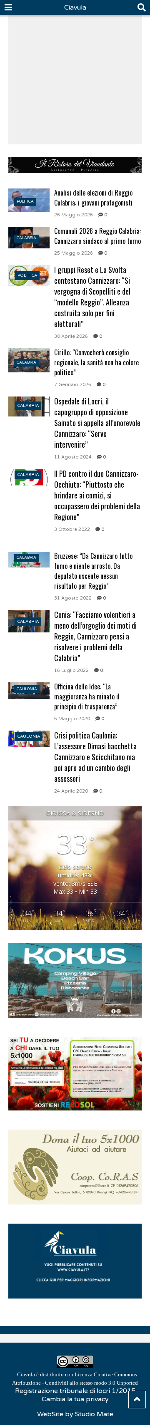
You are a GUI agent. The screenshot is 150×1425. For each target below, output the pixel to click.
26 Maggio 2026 (73, 215)
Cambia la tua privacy (75, 1399)
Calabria (26, 238)
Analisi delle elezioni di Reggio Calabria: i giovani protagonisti (93, 198)
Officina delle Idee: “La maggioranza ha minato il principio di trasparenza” (87, 696)
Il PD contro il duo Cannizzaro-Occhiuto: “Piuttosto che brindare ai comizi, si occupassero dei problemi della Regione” (97, 495)
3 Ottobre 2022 (72, 529)
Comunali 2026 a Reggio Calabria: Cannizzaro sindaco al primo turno (97, 236)
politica (25, 201)
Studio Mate (94, 1414)
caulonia (27, 689)
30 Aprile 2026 (71, 336)
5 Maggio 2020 (72, 718)
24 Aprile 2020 (71, 791)
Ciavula (75, 7)
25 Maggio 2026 (73, 253)
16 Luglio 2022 (71, 670)
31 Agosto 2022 (73, 598)
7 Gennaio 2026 (72, 384)
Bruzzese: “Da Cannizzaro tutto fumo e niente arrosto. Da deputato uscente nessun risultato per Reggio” (93, 571)
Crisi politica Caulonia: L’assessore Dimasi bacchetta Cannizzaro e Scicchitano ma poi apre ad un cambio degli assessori (95, 757)
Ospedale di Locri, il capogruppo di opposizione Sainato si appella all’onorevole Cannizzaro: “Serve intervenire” (97, 423)
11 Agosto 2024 (73, 457)
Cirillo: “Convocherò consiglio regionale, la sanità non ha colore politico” (96, 362)
